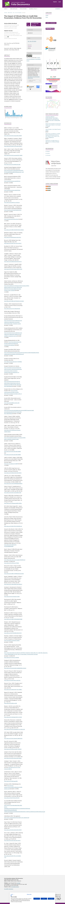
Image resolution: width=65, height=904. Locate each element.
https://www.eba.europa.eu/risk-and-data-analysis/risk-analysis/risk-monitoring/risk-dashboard (12, 344)
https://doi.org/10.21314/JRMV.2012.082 (12, 164)
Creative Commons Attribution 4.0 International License (33, 59)
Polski (47, 17)
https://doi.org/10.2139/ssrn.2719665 (11, 563)
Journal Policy (33, 8)
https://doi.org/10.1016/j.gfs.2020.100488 (12, 451)
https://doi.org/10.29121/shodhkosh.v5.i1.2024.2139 (14, 729)
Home (5, 12)
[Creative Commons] (54, 41)
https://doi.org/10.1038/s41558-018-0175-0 (13, 261)
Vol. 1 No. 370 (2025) (17, 12)
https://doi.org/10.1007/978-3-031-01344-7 (13, 243)
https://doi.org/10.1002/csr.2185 (10, 703)
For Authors (23, 8)
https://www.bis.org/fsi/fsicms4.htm (11, 219)
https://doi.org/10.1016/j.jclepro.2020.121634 (13, 269)
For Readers (48, 151)
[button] (12, 894)
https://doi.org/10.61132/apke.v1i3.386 (11, 596)
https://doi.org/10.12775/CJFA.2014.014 (12, 308)
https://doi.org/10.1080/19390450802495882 (13, 619)
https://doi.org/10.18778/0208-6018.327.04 (12, 633)
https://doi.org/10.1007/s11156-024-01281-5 (13, 146)
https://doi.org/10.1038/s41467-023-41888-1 (13, 689)
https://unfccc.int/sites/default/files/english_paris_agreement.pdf (16, 817)
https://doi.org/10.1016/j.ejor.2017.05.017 (12, 840)
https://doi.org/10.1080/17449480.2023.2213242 (14, 573)
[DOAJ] (49, 41)
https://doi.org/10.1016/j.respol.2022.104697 (13, 135)
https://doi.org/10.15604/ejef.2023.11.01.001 (13, 717)
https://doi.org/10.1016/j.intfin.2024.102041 (13, 758)
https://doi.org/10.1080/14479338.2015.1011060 (14, 301)
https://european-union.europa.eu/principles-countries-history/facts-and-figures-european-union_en (13, 392)
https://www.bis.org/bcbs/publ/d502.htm (12, 181)
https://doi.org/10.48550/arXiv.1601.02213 (12, 237)
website (18, 883)
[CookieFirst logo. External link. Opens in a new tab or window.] (11, 895)
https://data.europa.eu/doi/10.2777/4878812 (13, 361)
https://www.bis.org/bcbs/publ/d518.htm (12, 190)
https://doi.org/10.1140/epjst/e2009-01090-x (13, 503)
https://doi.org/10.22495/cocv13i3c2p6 (12, 202)
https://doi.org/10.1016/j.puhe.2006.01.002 (12, 492)
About (6, 8)
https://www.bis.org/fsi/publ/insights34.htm (12, 210)
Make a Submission (51, 22)
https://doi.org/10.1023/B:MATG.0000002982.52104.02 (15, 668)
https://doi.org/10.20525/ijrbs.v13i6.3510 (12, 680)
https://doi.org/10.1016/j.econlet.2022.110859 (13, 155)
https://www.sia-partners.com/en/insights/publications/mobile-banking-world (13, 787)
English (47, 15)
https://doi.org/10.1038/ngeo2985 (11, 781)
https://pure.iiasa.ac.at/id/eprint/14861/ (12, 640)
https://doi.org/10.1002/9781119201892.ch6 (13, 526)
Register (55, 1)
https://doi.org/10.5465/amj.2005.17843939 (12, 749)
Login (59, 1)
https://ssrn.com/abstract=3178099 (11, 463)
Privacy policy (29, 894)
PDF (28, 25)
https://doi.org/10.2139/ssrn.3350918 (11, 657)
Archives (10, 12)
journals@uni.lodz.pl (15, 886)
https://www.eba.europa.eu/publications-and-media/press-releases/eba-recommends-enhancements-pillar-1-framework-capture (13, 322)
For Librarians (48, 155)
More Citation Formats (32, 81)
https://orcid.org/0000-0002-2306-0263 (10, 38)
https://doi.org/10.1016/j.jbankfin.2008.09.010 (13, 738)
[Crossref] (50, 51)
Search (58, 8)
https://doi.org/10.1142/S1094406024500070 (13, 483)
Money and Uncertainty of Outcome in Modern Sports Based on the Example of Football (53, 125)
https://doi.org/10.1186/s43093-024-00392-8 (13, 584)
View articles (13, 8)
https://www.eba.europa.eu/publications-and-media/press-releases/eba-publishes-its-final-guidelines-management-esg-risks (13, 334)
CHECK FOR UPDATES (35, 24)
